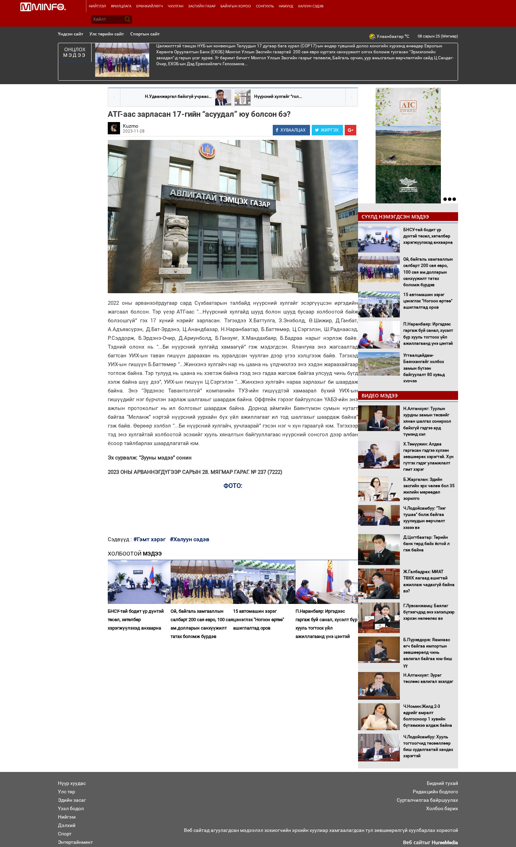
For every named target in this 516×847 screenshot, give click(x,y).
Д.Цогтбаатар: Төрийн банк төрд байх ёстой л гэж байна (426, 543)
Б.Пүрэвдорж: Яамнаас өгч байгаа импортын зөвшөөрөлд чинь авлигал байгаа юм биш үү (427, 652)
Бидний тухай (442, 783)
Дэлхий (66, 825)
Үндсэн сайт (70, 34)
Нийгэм (66, 817)
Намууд (286, 6)
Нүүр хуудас (72, 783)
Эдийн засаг (72, 800)
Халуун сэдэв (310, 6)
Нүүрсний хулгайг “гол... (278, 96)
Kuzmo (130, 126)
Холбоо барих (442, 808)
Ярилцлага (121, 6)
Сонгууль (265, 6)
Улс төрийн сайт (107, 34)
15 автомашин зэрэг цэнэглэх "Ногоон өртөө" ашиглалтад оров (258, 620)
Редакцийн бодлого (435, 791)
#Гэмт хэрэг (149, 539)
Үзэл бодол (71, 808)
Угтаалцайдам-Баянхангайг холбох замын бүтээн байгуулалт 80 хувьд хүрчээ (424, 368)
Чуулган (175, 6)
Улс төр (66, 791)
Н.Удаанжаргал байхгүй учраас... (178, 96)
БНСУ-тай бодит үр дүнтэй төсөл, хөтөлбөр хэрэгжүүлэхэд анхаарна (136, 620)
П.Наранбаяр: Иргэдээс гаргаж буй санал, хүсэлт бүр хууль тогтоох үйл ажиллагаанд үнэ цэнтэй (326, 624)
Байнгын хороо (235, 6)
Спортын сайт (145, 34)
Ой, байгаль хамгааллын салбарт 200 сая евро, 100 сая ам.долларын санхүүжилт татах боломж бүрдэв (202, 624)
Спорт (65, 833)
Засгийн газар (202, 6)
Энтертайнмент (75, 842)
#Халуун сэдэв (189, 539)
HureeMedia (445, 842)
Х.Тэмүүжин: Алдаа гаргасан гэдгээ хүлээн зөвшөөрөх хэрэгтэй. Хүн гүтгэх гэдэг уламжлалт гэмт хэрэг (428, 457)
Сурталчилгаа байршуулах (427, 800)
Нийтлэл (97, 6)
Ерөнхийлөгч (149, 6)
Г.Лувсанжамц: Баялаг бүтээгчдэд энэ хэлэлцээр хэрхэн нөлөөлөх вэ (429, 612)
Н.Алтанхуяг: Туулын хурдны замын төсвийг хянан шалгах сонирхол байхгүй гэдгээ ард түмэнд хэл (427, 421)
